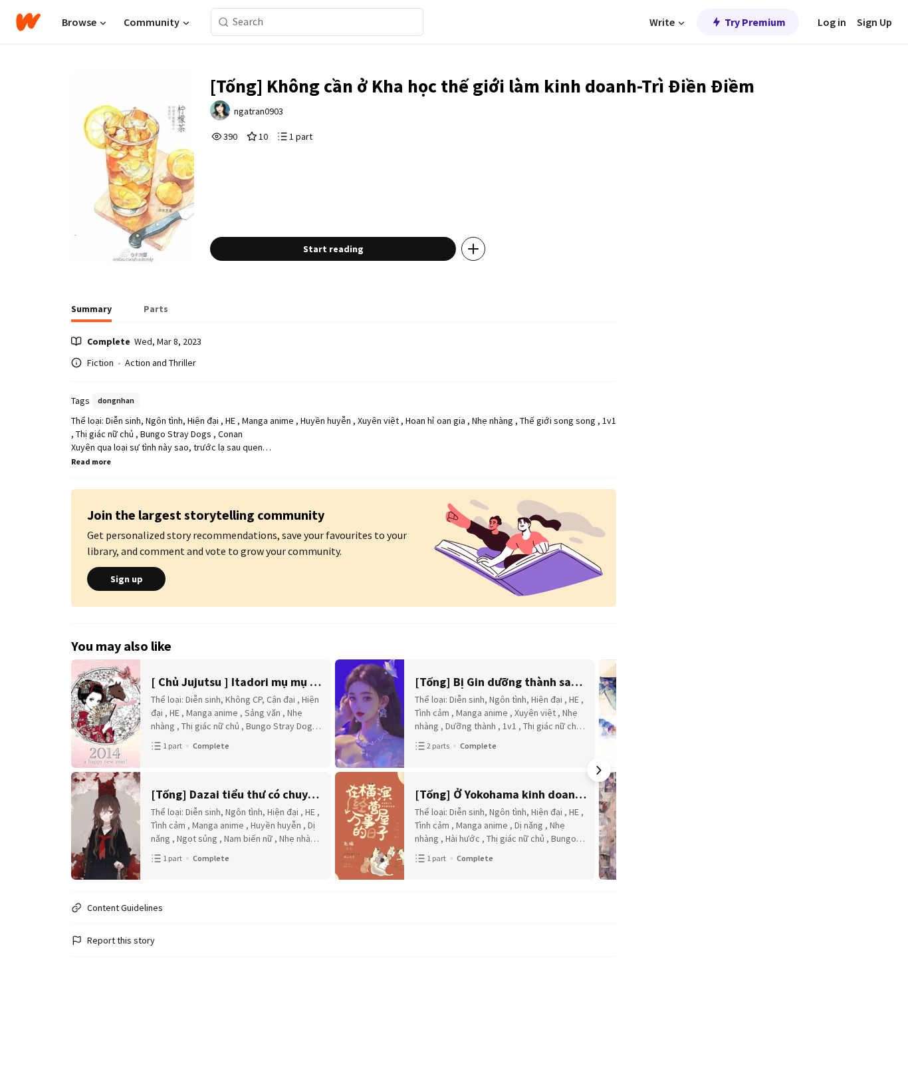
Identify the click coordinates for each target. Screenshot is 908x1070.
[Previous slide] (88, 770)
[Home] (28, 22)
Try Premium (755, 22)
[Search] (224, 22)
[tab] (91, 312)
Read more (91, 461)
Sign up (126, 579)
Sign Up (874, 22)
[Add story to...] (473, 249)
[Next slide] (599, 770)
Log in (832, 22)
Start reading (333, 249)
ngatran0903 (258, 111)
